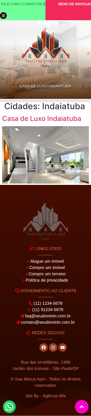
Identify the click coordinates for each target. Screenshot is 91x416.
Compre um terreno (47, 274)
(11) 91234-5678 (47, 309)
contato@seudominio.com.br (48, 322)
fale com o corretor (21, 4)
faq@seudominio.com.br (48, 316)
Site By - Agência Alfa (45, 395)
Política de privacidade (47, 280)
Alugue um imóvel (47, 261)
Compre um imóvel (47, 267)
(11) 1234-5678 (48, 303)
